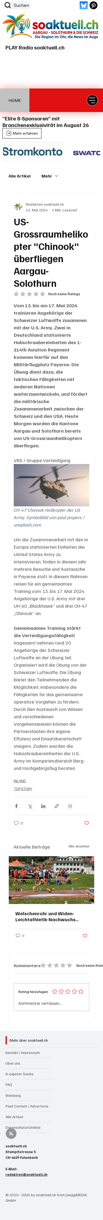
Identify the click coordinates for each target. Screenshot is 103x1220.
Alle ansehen (79, 846)
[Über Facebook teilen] (16, 806)
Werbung (13, 1095)
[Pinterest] (94, 5)
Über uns (12, 1063)
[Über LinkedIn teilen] (43, 806)
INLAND (20, 780)
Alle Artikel (19, 176)
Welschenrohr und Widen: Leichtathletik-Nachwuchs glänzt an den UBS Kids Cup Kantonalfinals (46, 916)
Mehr (46, 176)
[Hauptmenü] (92, 100)
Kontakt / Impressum (22, 1052)
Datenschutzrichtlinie (23, 1127)
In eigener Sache (19, 1073)
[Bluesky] (84, 5)
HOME (15, 100)
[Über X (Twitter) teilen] (29, 806)
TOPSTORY (23, 788)
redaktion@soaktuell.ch (26, 1174)
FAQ (8, 1084)
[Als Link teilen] (56, 806)
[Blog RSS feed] (11, 1133)
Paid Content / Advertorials (28, 1106)
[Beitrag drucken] (70, 806)
